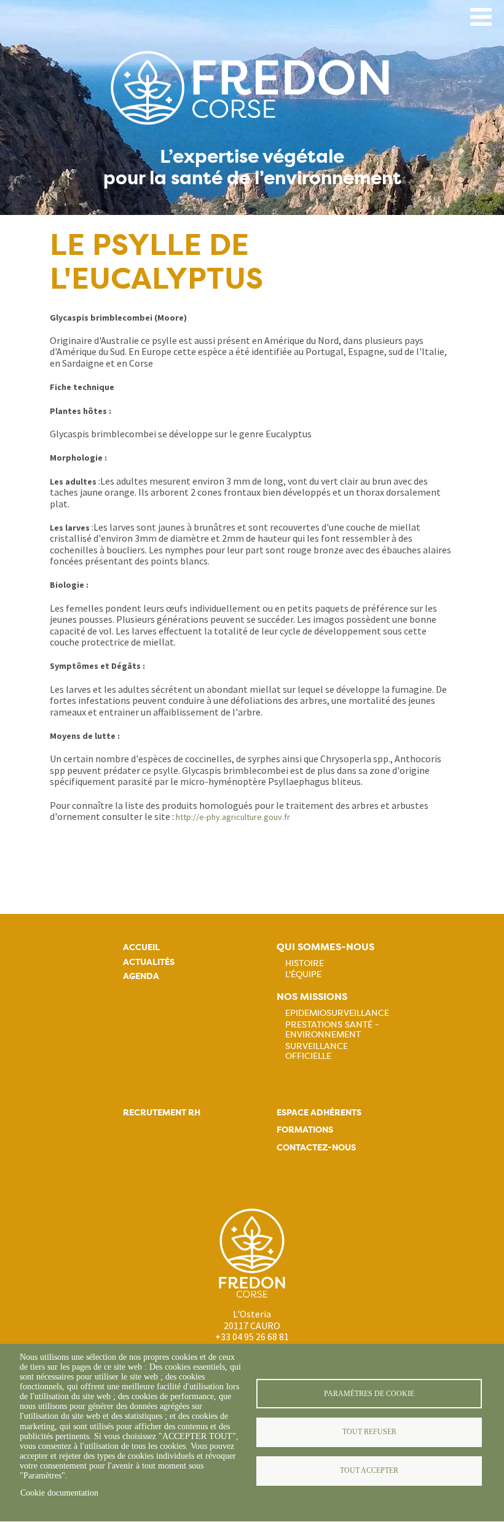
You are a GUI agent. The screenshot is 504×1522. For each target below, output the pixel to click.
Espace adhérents (319, 1112)
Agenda (141, 976)
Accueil (141, 947)
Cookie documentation (59, 1492)
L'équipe (303, 974)
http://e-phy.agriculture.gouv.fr (233, 816)
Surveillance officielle (316, 1050)
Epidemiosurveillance (337, 1012)
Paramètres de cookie (369, 1393)
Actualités (149, 962)
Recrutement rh (161, 1112)
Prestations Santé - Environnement (332, 1029)
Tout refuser (369, 1431)
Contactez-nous (316, 1147)
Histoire (304, 963)
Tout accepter (369, 1470)
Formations (305, 1130)
